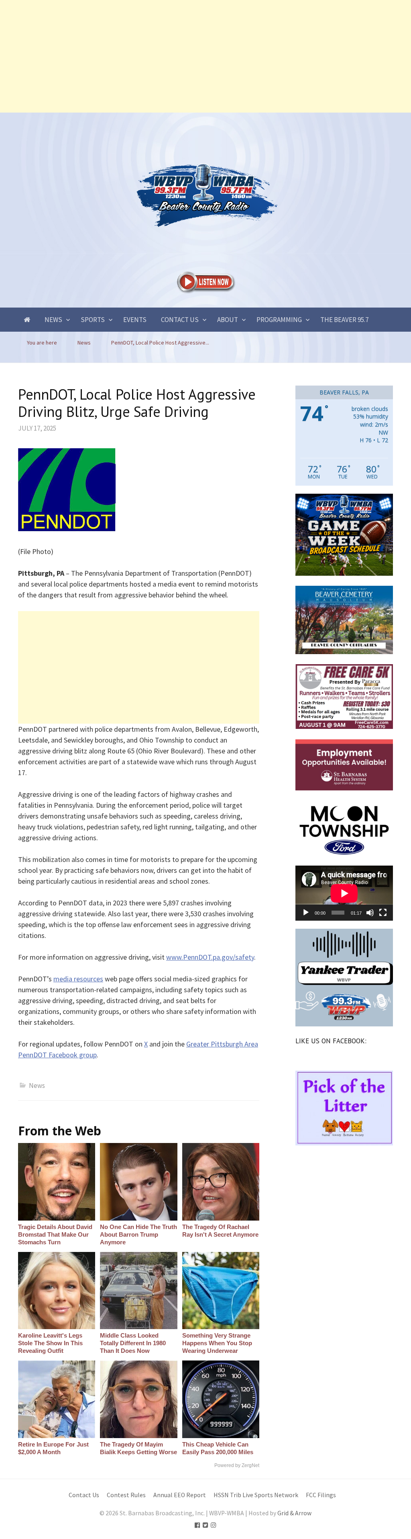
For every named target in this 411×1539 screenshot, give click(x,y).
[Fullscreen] (383, 913)
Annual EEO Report (179, 1495)
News (53, 319)
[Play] (306, 913)
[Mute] (370, 913)
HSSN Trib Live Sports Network (256, 1495)
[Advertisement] (205, 56)
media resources (78, 978)
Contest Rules (126, 1495)
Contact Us (180, 319)
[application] (344, 893)
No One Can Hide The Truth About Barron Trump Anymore (138, 1234)
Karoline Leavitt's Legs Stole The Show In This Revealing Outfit (50, 1343)
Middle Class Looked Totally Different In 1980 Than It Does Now (133, 1343)
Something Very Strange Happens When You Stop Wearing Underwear (217, 1343)
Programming (279, 319)
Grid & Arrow (294, 1513)
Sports (93, 319)
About (227, 319)
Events (134, 319)
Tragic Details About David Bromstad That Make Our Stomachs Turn (55, 1234)
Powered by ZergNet (236, 1465)
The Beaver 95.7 (344, 319)
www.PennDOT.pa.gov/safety (210, 957)
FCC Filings (321, 1495)
